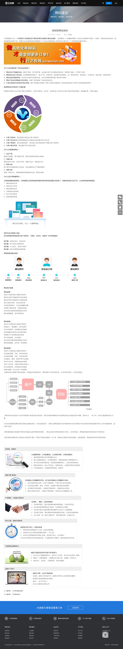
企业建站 (31, 630)
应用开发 (56, 630)
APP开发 (50, 3)
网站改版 (31, 633)
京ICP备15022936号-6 (39, 644)
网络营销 (75, 3)
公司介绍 (80, 630)
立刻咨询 (75, 607)
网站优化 (26, 3)
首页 (19, 3)
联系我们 (80, 638)
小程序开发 (56, 635)
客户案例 (67, 3)
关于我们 (83, 3)
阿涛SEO (107, 644)
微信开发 (59, 3)
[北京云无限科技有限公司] (9, 3)
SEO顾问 (7, 635)
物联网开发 (56, 633)
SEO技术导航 (114, 644)
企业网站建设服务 (17, 591)
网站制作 (42, 3)
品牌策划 (56, 638)
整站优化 (7, 633)
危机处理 (7, 638)
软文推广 (31, 638)
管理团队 (80, 635)
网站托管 (34, 3)
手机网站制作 (16, 594)
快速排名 (7, 630)
